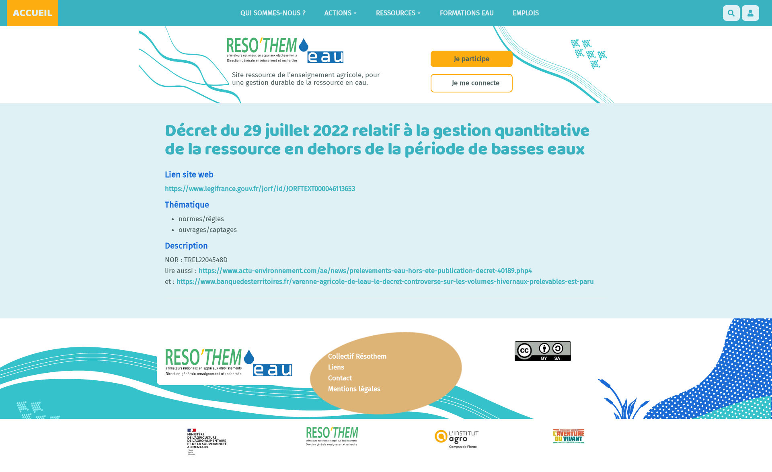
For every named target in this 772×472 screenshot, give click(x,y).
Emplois (526, 13)
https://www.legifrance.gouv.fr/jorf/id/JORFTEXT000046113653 (260, 189)
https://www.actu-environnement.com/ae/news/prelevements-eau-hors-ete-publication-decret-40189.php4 (365, 271)
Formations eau (467, 13)
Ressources (395, 13)
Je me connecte (475, 83)
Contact (340, 378)
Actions (337, 13)
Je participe (471, 59)
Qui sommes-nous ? (273, 13)
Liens (336, 367)
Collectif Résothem (357, 356)
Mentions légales (354, 389)
